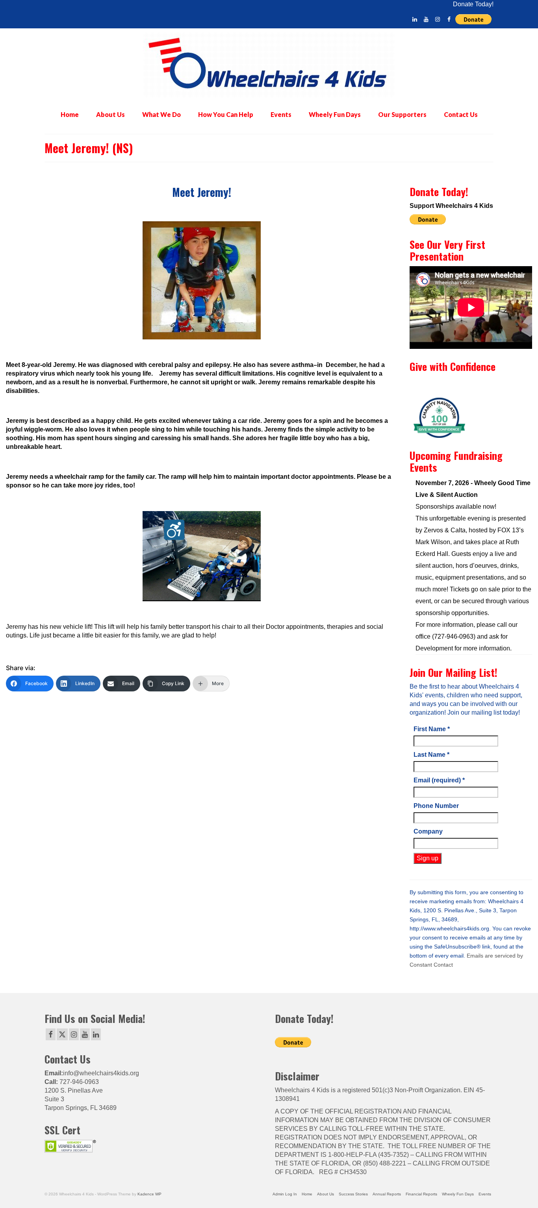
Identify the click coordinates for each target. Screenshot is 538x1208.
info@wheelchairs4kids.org (101, 1073)
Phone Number (436, 805)
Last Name (431, 754)
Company (428, 831)
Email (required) (439, 780)
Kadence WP (149, 1194)
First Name (432, 729)
